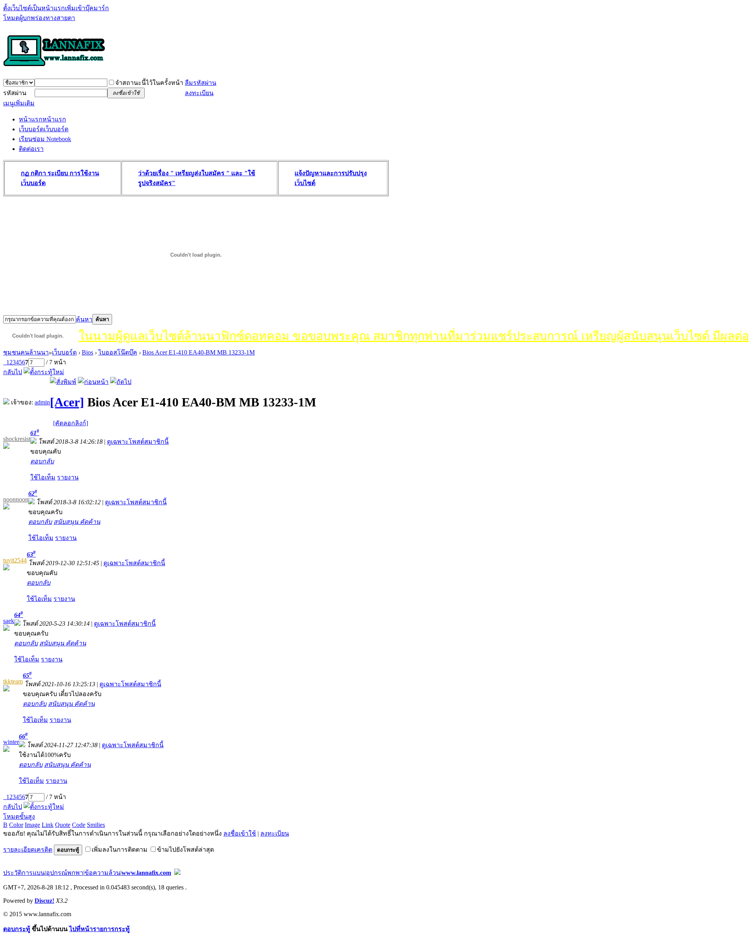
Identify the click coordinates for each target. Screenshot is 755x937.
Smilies (96, 824)
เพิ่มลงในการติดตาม (119, 849)
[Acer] (67, 402)
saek (8, 620)
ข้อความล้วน (102, 872)
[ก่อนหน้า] (93, 381)
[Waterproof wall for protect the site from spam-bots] (177, 872)
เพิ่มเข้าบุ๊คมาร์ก (87, 8)
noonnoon (15, 499)
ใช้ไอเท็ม (42, 477)
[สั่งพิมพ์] (63, 381)
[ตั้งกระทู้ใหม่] (44, 372)
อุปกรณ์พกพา (64, 872)
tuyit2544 (15, 560)
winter (11, 742)
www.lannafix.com (146, 872)
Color (16, 824)
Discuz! (44, 900)
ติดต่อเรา (31, 148)
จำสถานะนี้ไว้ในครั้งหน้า (149, 82)
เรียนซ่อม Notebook (45, 139)
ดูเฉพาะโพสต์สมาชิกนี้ (138, 441)
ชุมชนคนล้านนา (26, 352)
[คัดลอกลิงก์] (70, 423)
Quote (62, 824)
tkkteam (13, 681)
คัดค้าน (90, 521)
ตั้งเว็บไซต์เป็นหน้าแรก (34, 8)
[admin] (6, 402)
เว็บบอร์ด (43, 129)
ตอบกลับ (42, 461)
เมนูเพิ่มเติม (19, 103)
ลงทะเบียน (199, 93)
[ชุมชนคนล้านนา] (54, 67)
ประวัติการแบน (24, 872)
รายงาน (68, 477)
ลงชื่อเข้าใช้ (239, 833)
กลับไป (12, 372)
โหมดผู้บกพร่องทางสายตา (39, 18)
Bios (87, 352)
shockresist (16, 438)
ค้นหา (84, 319)
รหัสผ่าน (14, 93)
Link (47, 824)
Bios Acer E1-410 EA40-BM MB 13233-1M (198, 352)
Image (32, 824)
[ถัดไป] (120, 381)
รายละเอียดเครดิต (27, 849)
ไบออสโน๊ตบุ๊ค (117, 352)
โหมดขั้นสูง (19, 816)
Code (78, 824)
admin (42, 402)
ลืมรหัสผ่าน (200, 82)
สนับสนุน (66, 521)
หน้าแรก (42, 119)
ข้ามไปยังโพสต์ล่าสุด (185, 849)
